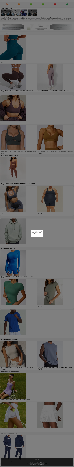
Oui (40, 235)
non (33, 235)
